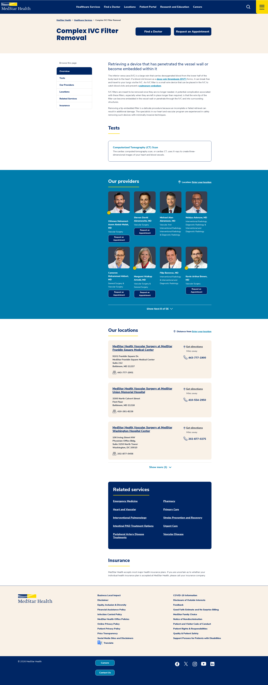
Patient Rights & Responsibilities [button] (190, 628)
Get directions (194, 346)
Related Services (68, 98)
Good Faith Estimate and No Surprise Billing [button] (196, 609)
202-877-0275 (197, 439)
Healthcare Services (83, 20)
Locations (64, 91)
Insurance (64, 105)
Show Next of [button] (158, 309)
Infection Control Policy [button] (109, 614)
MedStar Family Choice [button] (185, 614)
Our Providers (66, 85)
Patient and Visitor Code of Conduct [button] (192, 624)
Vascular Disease (173, 534)
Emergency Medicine (125, 501)
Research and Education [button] (174, 7)
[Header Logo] (14, 5)
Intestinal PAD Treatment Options (133, 526)
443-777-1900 (197, 357)
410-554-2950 (197, 400)
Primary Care (171, 509)
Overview (64, 71)
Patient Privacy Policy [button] (108, 628)
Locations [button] (130, 7)
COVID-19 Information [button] (185, 595)
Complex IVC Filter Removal (108, 20)
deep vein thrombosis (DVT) (171, 79)
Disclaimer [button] (102, 600)
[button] (248, 7)
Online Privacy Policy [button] (108, 624)
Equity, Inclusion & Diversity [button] (111, 604)
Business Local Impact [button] (109, 595)
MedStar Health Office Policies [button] (113, 619)
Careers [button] (197, 7)
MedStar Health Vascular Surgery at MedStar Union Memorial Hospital (142, 390)
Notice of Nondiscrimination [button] (187, 619)
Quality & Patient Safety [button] (185, 633)
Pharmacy (169, 501)
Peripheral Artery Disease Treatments (128, 536)
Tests (62, 78)
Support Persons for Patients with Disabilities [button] (197, 638)
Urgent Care (170, 526)
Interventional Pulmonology (130, 517)
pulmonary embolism (150, 85)
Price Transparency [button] (107, 633)
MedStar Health (64, 20)
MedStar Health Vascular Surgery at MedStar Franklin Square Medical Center (142, 348)
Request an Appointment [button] (192, 31)
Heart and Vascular (124, 509)
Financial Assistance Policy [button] (111, 609)
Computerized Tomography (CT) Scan (135, 147)
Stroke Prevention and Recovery (182, 517)
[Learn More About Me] (109, 213)
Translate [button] (108, 643)
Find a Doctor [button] (112, 7)
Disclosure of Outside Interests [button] (189, 600)
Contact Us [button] (105, 672)
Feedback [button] (178, 604)
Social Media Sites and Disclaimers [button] (115, 638)
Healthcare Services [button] (88, 7)
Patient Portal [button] (148, 7)
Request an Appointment (119, 238)
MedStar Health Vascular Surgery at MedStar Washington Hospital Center (142, 429)
